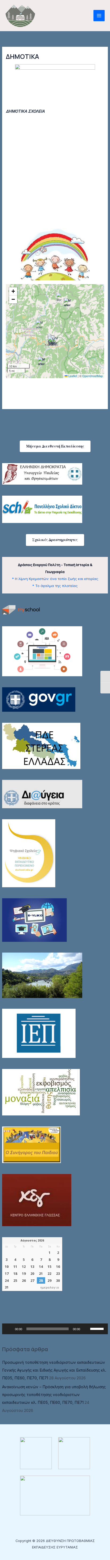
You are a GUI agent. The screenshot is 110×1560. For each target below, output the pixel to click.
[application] (55, 1328)
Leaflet (72, 376)
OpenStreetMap (92, 376)
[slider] (97, 1328)
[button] (55, 446)
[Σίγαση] (86, 1329)
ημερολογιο (49, 1287)
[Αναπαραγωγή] (9, 1329)
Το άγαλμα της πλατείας (56, 586)
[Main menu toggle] (99, 15)
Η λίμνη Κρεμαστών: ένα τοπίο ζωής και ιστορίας (56, 579)
